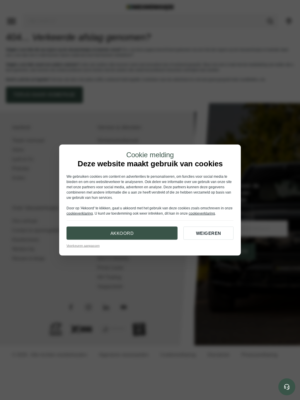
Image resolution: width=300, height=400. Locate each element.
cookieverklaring (80, 213)
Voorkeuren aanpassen (83, 245)
